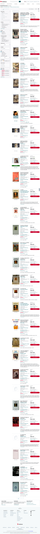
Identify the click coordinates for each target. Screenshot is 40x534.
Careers (18, 514)
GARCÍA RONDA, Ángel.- (24, 467)
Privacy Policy (18, 516)
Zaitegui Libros (24, 391)
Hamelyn (23, 54)
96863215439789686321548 (24, 423)
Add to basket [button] (35, 19)
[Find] (20, 1)
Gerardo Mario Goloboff (24, 289)
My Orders (5, 515)
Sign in (28, 1)
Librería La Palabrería (25, 135)
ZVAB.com (36, 527)
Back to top (20, 508)
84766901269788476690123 (24, 375)
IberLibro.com (31, 527)
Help (38, 1)
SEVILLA (27, 43)
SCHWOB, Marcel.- (23, 483)
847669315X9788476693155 (24, 488)
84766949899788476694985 (24, 327)
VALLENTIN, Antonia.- (23, 402)
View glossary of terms (30, 503)
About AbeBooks (19, 511)
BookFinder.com (20, 529)
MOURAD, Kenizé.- (23, 175)
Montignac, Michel (23, 353)
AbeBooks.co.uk (4, 527)
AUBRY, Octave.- (22, 210)
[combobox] (14, 1)
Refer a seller (11, 515)
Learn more (2, 28)
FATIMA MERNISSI (23, 15)
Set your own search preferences (31, 504)
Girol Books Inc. (24, 425)
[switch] (1, 60)
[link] (38, 9)
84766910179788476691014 (24, 68)
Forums (18, 515)
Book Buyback (11, 514)
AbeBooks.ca (27, 527)
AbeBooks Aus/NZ (23, 527)
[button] (2, 9)
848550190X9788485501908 (24, 196)
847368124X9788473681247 (24, 357)
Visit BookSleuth (16, 504)
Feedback (39, 189)
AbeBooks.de (9, 527)
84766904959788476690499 (24, 179)
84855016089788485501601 (24, 247)
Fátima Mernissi (22, 128)
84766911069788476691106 (24, 232)
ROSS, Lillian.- (22, 322)
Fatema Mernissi (22, 48)
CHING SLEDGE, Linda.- (23, 32)
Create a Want (3, 504)
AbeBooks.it (17, 527)
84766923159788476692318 (24, 52)
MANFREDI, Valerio (23, 436)
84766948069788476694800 (24, 116)
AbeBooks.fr (13, 527)
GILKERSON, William (23, 112)
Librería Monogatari (24, 440)
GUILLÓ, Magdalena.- (23, 243)
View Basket (5, 516)
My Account (31, 1)
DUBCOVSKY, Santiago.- (24, 371)
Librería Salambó (24, 118)
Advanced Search (5, 511)
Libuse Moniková (22, 64)
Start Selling (11, 511)
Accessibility (18, 520)
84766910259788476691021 (24, 293)
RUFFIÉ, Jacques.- (23, 450)
